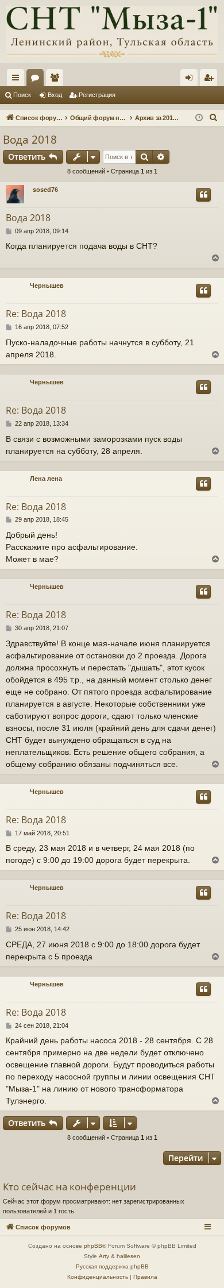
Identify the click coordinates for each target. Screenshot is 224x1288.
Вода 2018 (30, 139)
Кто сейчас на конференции (69, 1186)
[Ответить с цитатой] (203, 195)
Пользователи (57, 80)
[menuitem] (213, 117)
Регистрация (97, 94)
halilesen (128, 1256)
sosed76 (45, 189)
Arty (104, 1256)
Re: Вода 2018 (36, 313)
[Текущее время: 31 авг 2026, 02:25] (199, 118)
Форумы (37, 80)
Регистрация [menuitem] (210, 80)
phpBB (93, 1246)
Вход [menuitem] (192, 80)
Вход (55, 94)
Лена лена (46, 478)
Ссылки (17, 80)
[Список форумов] (112, 31)
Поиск (22, 94)
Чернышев (47, 285)
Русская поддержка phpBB (112, 1266)
